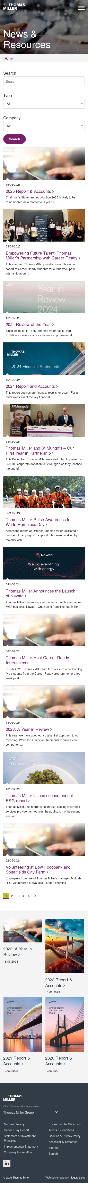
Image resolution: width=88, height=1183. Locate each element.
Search (9, 73)
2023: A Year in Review (17, 951)
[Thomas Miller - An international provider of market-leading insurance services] (14, 6)
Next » (36, 899)
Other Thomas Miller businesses (21, 1106)
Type (7, 95)
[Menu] (81, 9)
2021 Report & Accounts (16, 1060)
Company (12, 117)
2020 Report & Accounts (58, 1060)
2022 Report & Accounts (58, 982)
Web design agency (57, 1177)
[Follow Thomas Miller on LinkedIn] (6, 1163)
